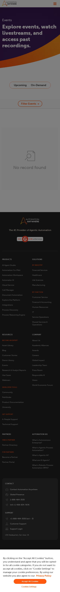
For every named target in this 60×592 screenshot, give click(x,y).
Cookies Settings (29, 587)
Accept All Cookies (30, 581)
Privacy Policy (43, 575)
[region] (30, 570)
